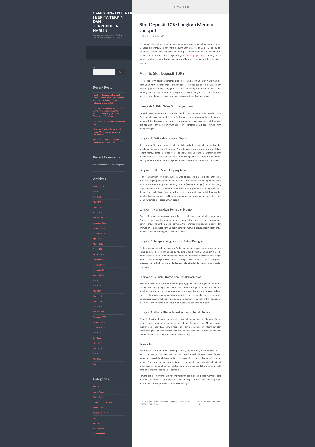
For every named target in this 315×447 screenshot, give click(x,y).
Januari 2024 (98, 312)
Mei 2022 (97, 359)
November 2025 (99, 228)
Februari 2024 (99, 306)
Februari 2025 (99, 249)
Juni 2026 (97, 197)
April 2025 (97, 238)
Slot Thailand (98, 428)
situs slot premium (100, 413)
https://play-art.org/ (195, 55)
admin (145, 36)
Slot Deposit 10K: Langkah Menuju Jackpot (176, 27)
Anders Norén (214, 401)
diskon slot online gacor (102, 402)
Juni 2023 (97, 338)
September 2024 (100, 270)
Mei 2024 (97, 291)
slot (94, 418)
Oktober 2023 (99, 327)
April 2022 (97, 364)
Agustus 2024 (98, 275)
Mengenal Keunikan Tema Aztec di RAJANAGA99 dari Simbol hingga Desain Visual (107, 132)
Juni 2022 (97, 353)
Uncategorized (99, 434)
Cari (95, 67)
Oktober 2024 (99, 265)
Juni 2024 (97, 285)
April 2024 (97, 296)
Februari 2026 (99, 212)
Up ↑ (201, 404)
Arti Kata (97, 387)
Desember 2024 (99, 259)
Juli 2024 (97, 280)
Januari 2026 (98, 218)
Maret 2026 (98, 207)
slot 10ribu (97, 423)
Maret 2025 (98, 244)
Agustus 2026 (98, 186)
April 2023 (97, 348)
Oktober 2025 (99, 233)
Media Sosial (98, 407)
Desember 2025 (99, 223)
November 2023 (99, 322)
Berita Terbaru (99, 397)
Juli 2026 (97, 191)
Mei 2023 (97, 343)
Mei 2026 (97, 202)
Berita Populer (99, 392)
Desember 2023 (99, 317)
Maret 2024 (98, 301)
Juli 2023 (97, 333)
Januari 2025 (98, 254)
